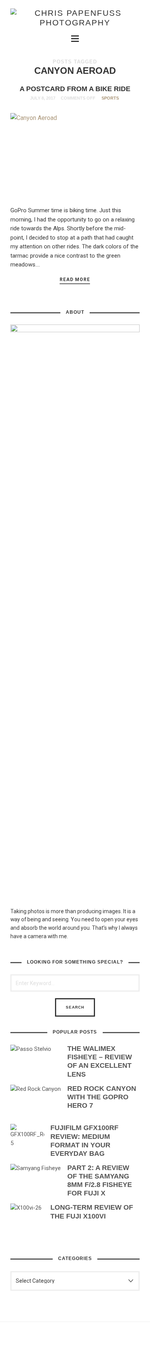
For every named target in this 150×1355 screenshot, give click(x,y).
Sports (110, 98)
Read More (75, 279)
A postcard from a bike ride (75, 89)
